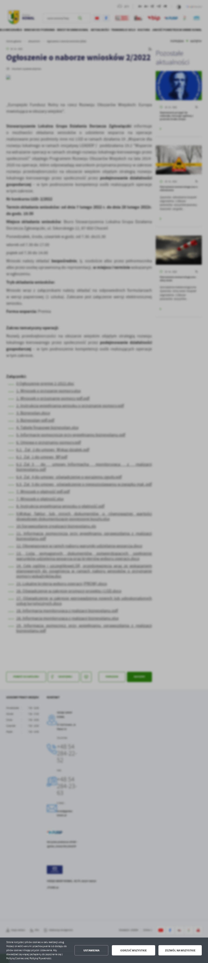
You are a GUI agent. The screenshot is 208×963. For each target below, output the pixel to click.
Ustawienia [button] (91, 950)
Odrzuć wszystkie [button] (133, 950)
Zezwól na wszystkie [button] (180, 950)
